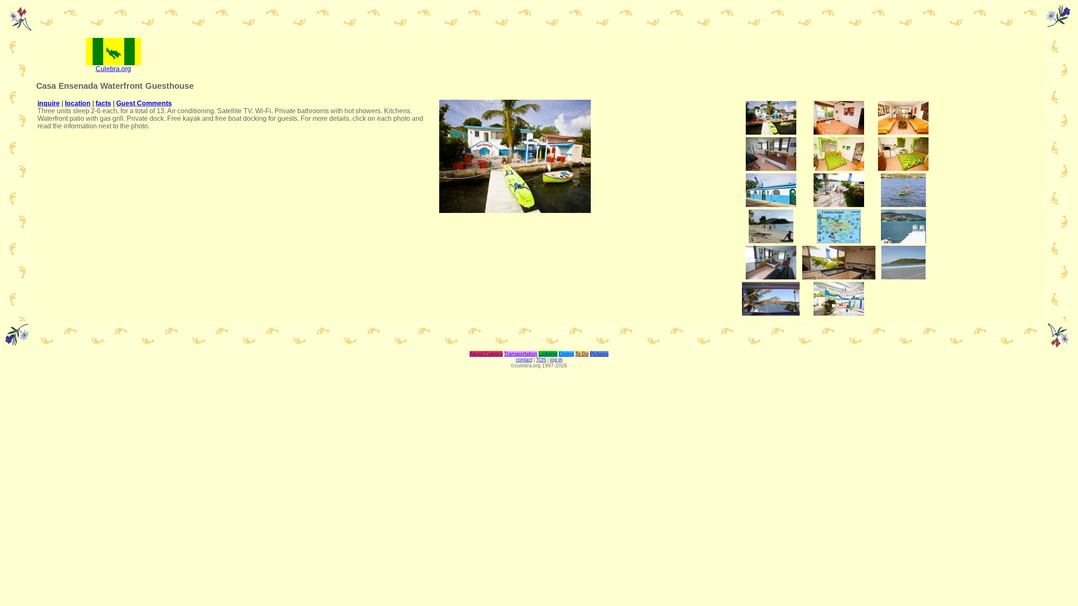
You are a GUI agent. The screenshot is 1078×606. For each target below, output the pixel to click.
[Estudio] (771, 168)
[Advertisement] (617, 55)
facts (103, 103)
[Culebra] (113, 62)
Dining (566, 354)
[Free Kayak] (903, 204)
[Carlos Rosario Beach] (771, 241)
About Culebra (486, 354)
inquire (48, 103)
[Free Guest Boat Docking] (839, 204)
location (78, 103)
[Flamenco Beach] (903, 277)
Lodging (548, 354)
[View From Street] (771, 204)
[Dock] (903, 241)
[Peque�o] (839, 168)
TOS (541, 360)
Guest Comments (144, 103)
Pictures (599, 354)
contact (524, 360)
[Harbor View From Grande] (771, 313)
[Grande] (839, 132)
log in (556, 360)
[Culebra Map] (839, 241)
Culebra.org (113, 68)
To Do (582, 354)
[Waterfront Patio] (771, 132)
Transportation (520, 354)
